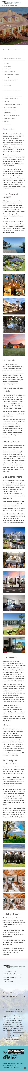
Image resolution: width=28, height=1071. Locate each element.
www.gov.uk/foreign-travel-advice (12, 1011)
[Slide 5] (23, 43)
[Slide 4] (22, 43)
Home (5, 49)
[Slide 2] (18, 43)
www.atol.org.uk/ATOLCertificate (12, 1039)
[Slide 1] (17, 43)
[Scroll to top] (25, 1068)
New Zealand (11, 49)
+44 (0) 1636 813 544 (11, 5)
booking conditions (18, 1032)
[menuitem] (10, 5)
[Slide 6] (24, 43)
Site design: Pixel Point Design (11, 1067)
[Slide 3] (20, 43)
